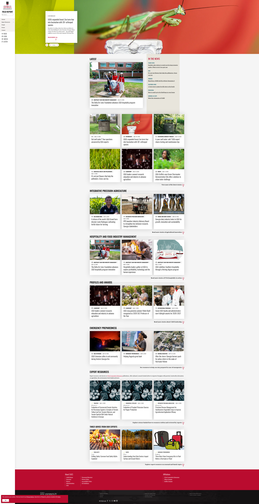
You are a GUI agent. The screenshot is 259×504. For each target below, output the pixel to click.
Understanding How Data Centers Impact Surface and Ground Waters (135, 457)
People (3, 24)
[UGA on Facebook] (108, 501)
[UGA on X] (110, 501)
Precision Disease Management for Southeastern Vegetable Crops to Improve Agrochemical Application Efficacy (168, 409)
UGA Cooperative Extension (114, 376)
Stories (3, 19)
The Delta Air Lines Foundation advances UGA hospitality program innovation (113, 103)
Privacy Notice (30, 497)
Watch (6, 39)
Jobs (67, 485)
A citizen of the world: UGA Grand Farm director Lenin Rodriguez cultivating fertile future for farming (104, 222)
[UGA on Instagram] (112, 501)
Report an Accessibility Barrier (195, 493)
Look (5, 36)
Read (5, 33)
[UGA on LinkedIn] (117, 501)
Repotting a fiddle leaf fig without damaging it (161, 81)
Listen (6, 41)
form (59, 497)
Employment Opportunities (150, 493)
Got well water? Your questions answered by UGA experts (59, 22)
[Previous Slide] (50, 45)
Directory (101, 495)
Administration (70, 483)
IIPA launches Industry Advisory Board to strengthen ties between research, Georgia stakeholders (136, 224)
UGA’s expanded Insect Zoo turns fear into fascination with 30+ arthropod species (135, 142)
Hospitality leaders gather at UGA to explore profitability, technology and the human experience (136, 269)
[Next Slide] (57, 45)
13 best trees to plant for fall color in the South (161, 86)
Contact (3, 30)
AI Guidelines (85, 483)
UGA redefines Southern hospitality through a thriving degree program (167, 268)
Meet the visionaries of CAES (156, 98)
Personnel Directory (87, 477)
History (68, 481)
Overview (68, 479)
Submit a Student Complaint (195, 495)
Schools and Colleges (104, 493)
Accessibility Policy (87, 481)
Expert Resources (6, 22)
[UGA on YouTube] (115, 501)
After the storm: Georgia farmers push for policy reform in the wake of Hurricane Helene (168, 359)
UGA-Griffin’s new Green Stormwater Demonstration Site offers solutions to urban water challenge (168, 177)
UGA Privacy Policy (148, 496)
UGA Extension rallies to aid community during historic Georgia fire (104, 357)
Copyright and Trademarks (150, 495)
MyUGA (101, 496)
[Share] (140, 64)
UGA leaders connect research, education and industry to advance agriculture (134, 177)
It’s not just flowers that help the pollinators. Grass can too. (102, 177)
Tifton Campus (168, 479)
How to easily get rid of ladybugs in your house (161, 92)
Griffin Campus (168, 481)
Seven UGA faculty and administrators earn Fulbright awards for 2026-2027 (168, 312)
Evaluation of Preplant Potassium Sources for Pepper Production (136, 408)
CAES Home (69, 477)
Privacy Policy (85, 479)
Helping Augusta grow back (132, 356)
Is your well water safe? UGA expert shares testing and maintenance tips (167, 140)
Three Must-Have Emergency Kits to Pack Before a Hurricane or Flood (168, 457)
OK (5, 500)
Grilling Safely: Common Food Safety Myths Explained (104, 457)
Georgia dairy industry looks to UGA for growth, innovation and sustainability (168, 220)
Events (3, 27)
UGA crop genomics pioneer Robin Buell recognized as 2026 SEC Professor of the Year (136, 313)
